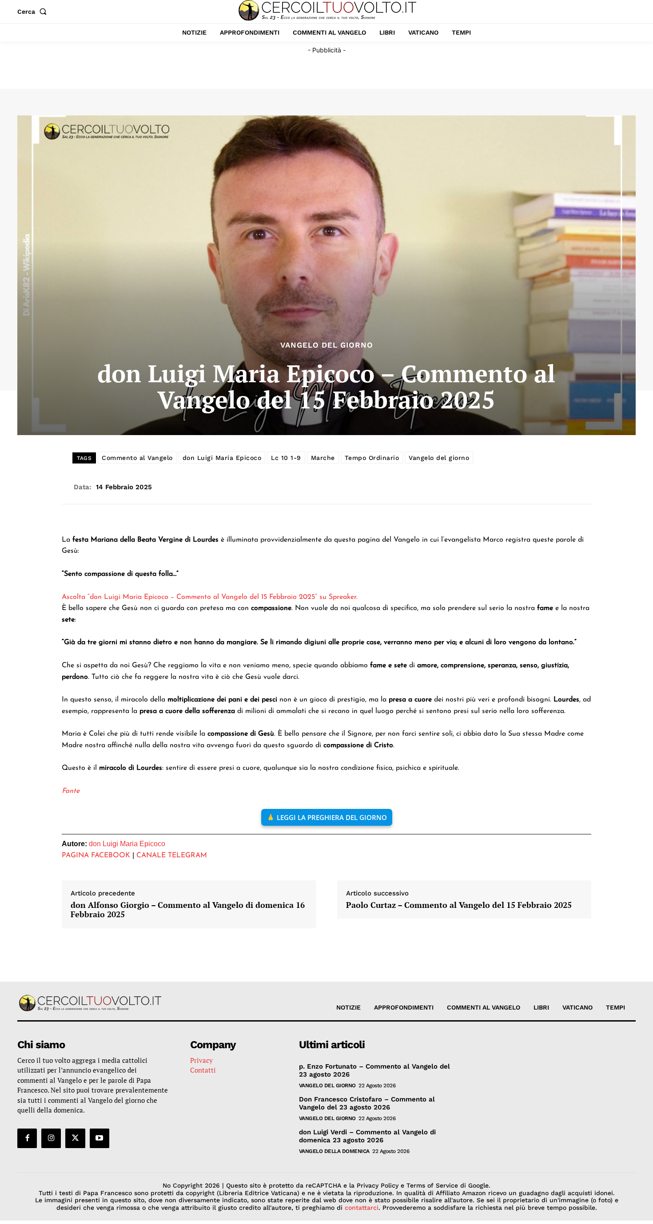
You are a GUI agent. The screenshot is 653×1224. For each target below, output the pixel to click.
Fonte (71, 791)
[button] (33, 11)
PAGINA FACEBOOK (96, 855)
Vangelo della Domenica (334, 1151)
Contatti (203, 1070)
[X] (75, 1138)
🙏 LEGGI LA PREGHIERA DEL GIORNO (327, 817)
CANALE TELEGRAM (171, 855)
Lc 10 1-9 (286, 457)
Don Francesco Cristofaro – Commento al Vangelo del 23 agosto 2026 (367, 1103)
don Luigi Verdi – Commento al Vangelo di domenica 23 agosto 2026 (367, 1136)
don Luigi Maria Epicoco (222, 457)
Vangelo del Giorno (326, 345)
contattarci (361, 1207)
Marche (323, 457)
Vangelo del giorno (439, 457)
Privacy (201, 1060)
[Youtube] (99, 1138)
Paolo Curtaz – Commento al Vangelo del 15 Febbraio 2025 (459, 905)
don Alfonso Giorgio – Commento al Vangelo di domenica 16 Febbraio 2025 (188, 909)
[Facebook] (27, 1138)
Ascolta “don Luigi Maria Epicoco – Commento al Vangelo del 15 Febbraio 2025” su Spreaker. (210, 597)
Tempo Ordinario (372, 457)
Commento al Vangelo (137, 457)
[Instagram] (51, 1138)
